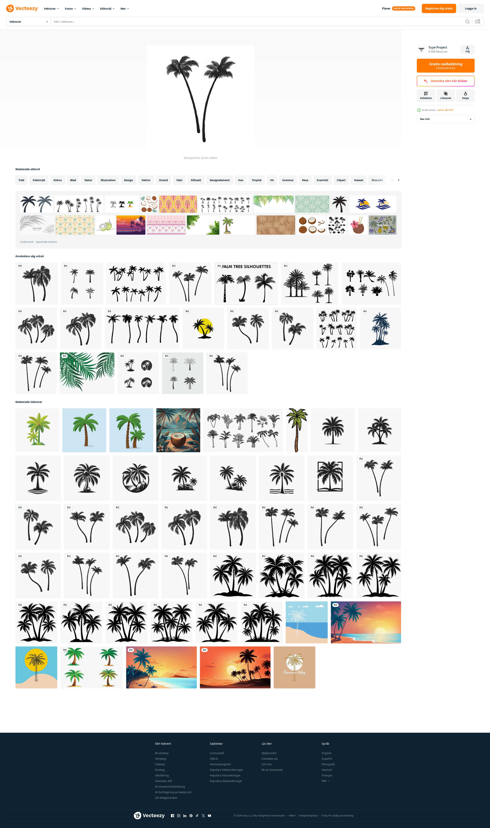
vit (272, 180)
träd (21, 180)
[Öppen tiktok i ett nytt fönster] (197, 815)
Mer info (425, 119)
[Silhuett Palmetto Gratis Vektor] (371, 283)
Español (327, 758)
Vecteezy (160, 758)
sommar (288, 180)
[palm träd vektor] (307, 622)
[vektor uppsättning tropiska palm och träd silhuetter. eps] (246, 283)
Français (327, 775)
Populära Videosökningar (226, 781)
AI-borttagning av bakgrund (173, 792)
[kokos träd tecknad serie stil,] (37, 430)
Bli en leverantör (272, 770)
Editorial (105, 8)
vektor (146, 180)
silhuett (196, 180)
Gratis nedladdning (445, 66)
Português (328, 764)
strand (163, 180)
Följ (468, 51)
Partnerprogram (220, 764)
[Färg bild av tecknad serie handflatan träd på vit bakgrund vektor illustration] (91, 667)
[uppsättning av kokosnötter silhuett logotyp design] (333, 430)
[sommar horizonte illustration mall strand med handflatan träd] (366, 622)
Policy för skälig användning (337, 815)
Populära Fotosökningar (225, 775)
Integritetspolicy (308, 815)
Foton (69, 8)
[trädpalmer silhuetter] (380, 328)
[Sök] (467, 21)
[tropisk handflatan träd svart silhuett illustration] (233, 575)
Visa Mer (382, 225)
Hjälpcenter (269, 753)
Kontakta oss (270, 758)
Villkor (292, 815)
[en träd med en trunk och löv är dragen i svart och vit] (297, 430)
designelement (220, 180)
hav (240, 180)
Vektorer (50, 8)
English (326, 753)
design (128, 180)
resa (305, 180)
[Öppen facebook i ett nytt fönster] (172, 815)
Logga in (471, 8)
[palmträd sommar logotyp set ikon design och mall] (182, 373)
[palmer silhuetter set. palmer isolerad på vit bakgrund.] (136, 283)
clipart (341, 180)
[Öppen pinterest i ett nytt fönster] (191, 815)
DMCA (214, 758)
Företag (160, 770)
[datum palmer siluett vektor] (309, 283)
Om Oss (267, 764)
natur (88, 180)
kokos (58, 180)
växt (179, 180)
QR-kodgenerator (166, 798)
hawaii (358, 180)
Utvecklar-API (163, 781)
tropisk (257, 180)
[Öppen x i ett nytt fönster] (203, 815)
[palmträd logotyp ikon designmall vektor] (203, 328)
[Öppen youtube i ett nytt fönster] (209, 815)
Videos (86, 8)
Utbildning (162, 775)
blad (73, 180)
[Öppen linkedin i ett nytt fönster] (184, 815)
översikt (377, 180)
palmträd (39, 180)
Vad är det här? (445, 110)
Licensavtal (217, 753)
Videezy (160, 764)
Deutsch (327, 770)
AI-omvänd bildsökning (170, 786)
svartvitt (322, 180)
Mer (123, 8)
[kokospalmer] (36, 283)
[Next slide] (395, 180)
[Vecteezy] (22, 8)
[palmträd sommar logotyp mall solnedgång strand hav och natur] (82, 283)
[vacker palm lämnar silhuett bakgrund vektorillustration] (87, 373)
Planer (386, 8)
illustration (108, 180)
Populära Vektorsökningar (226, 770)
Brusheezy (161, 753)
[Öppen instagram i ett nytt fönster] (178, 815)
